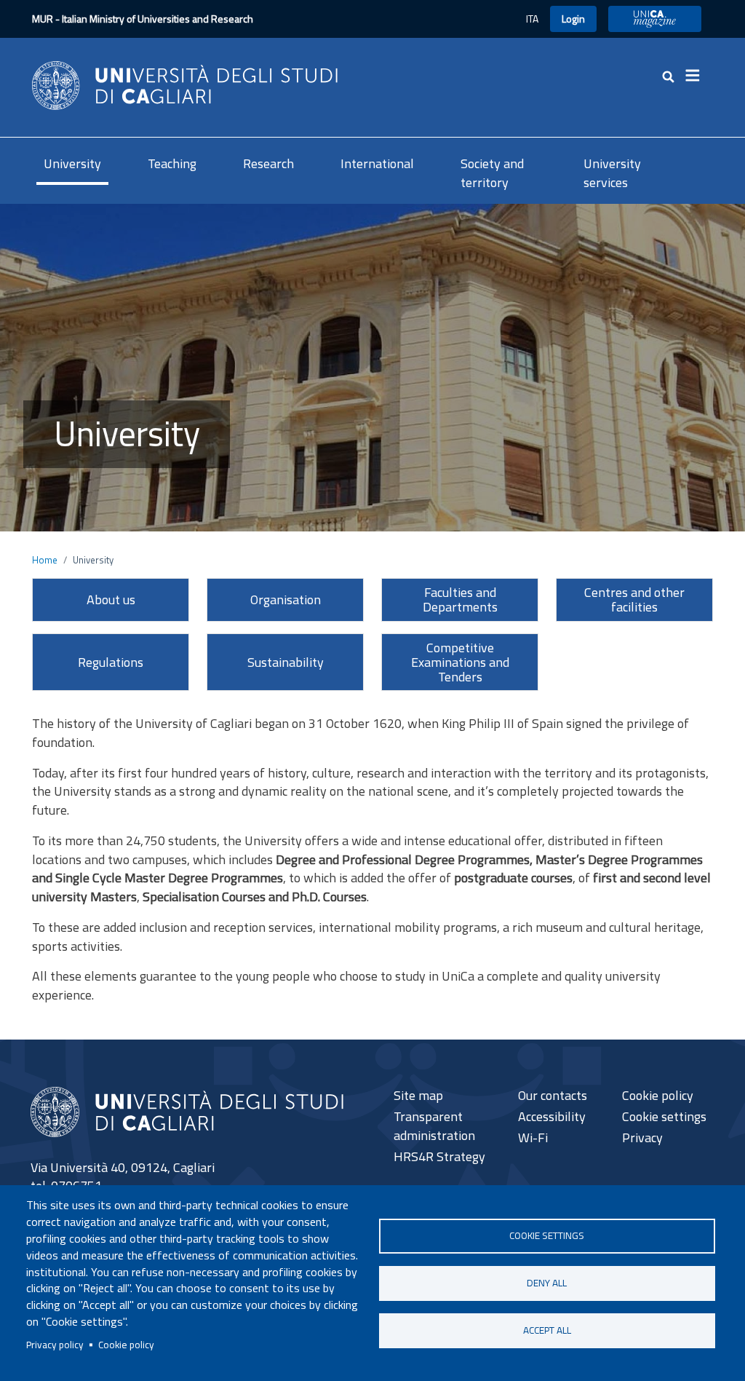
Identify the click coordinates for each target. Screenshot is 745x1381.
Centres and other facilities (634, 599)
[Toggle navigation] (697, 75)
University (72, 163)
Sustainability (285, 662)
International (377, 163)
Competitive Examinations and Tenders (460, 662)
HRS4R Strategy (439, 1156)
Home (44, 560)
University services (612, 173)
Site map (418, 1095)
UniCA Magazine (655, 18)
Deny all (547, 1282)
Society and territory (492, 173)
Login (573, 18)
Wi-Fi (533, 1137)
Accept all (547, 1330)
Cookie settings (546, 1235)
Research (268, 163)
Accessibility (552, 1116)
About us (111, 599)
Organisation (285, 599)
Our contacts (552, 1095)
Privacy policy (55, 1344)
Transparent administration (434, 1126)
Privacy (642, 1137)
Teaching (172, 163)
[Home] (185, 84)
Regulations (110, 662)
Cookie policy (126, 1344)
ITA (532, 18)
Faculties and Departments (460, 599)
